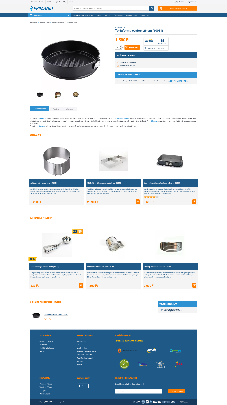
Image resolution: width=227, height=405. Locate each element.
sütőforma (152, 121)
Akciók (98, 15)
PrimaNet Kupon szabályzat (87, 351)
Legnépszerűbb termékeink (83, 15)
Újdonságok (118, 15)
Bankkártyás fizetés (46, 348)
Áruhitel (80, 361)
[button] (121, 46)
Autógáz (42, 390)
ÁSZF (79, 344)
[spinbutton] (117, 47)
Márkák (107, 15)
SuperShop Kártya (46, 341)
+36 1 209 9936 (178, 81)
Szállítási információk (85, 358)
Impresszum (82, 341)
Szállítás (49, 2)
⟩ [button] (106, 95)
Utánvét (42, 351)
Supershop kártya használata (155, 48)
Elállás (71, 2)
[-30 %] (57, 245)
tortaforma (42, 118)
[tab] (39, 108)
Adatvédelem (82, 348)
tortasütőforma (123, 118)
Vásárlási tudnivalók (37, 2)
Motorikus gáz (44, 394)
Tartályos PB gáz (45, 387)
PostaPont (43, 344)
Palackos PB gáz (45, 384)
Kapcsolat (58, 2)
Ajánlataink (144, 15)
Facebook (84, 386)
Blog (64, 2)
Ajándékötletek (131, 15)
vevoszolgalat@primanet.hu (173, 311)
